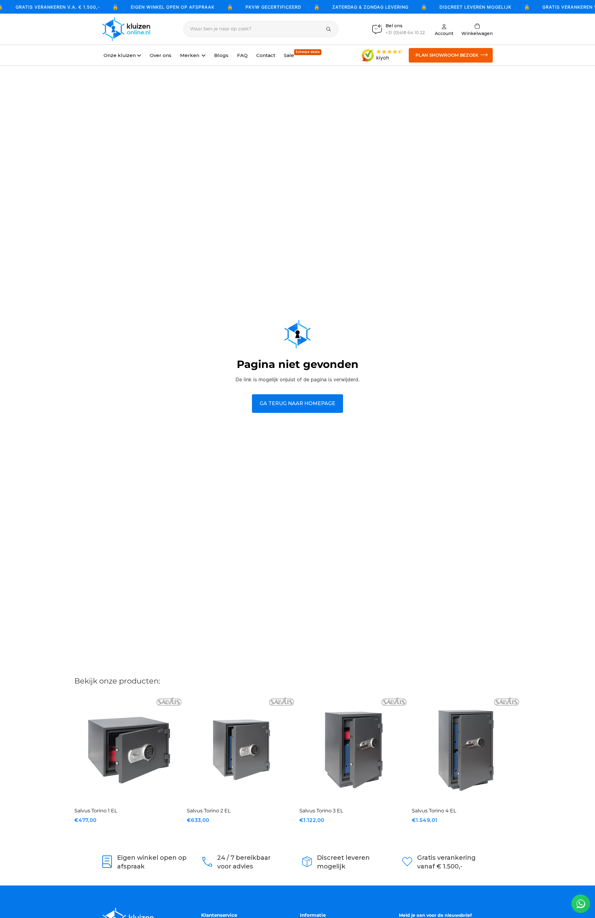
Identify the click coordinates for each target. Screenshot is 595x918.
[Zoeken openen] (261, 29)
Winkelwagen (477, 29)
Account (444, 33)
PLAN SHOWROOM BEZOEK (447, 55)
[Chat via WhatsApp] (580, 903)
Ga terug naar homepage (297, 403)
